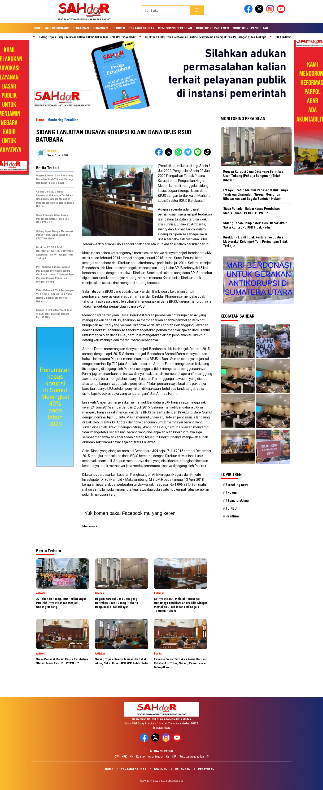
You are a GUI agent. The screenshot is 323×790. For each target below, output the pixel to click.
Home (37, 28)
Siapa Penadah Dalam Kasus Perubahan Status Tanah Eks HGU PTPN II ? (251, 211)
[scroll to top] (309, 782)
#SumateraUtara (237, 501)
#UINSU (231, 508)
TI (208, 756)
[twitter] (260, 12)
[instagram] (271, 12)
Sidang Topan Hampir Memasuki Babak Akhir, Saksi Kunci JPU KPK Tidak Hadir (61, 37)
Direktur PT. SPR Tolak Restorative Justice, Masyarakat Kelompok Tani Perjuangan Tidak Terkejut (180, 37)
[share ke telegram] (189, 155)
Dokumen (118, 28)
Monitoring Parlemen (212, 28)
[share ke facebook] (160, 155)
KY (131, 756)
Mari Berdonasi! (56, 28)
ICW (116, 756)
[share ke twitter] (170, 155)
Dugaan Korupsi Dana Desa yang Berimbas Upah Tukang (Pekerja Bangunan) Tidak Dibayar (253, 176)
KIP (174, 756)
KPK (124, 756)
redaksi (52, 151)
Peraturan (81, 28)
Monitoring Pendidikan (250, 28)
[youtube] (282, 12)
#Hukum (232, 492)
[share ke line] (199, 155)
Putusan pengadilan (191, 756)
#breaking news (237, 485)
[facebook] (249, 12)
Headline (232, 516)
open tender (155, 756)
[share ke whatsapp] (179, 155)
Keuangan (100, 28)
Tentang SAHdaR (141, 28)
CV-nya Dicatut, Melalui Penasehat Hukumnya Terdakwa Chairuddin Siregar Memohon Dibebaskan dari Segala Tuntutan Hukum (255, 194)
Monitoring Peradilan (175, 28)
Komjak (140, 756)
